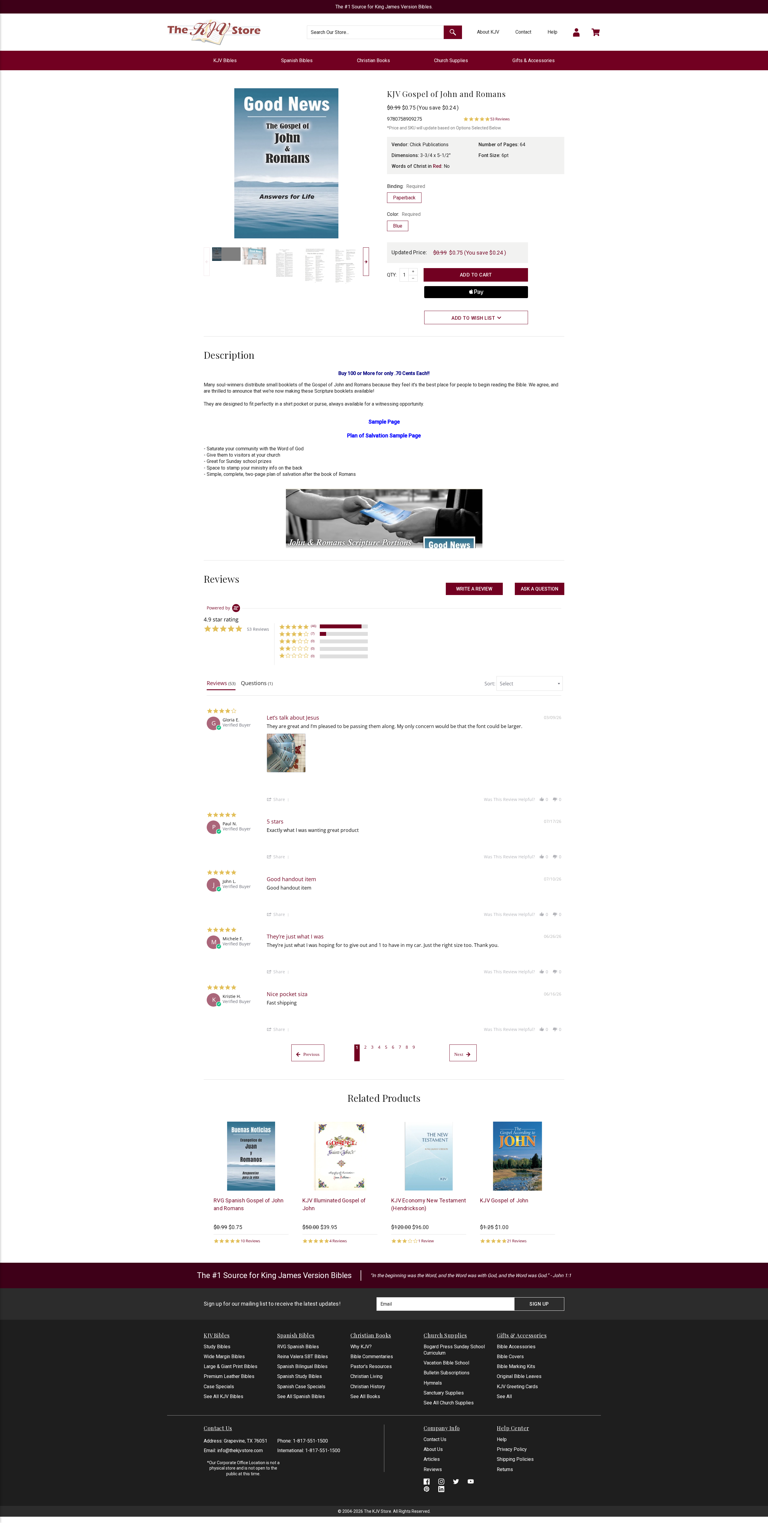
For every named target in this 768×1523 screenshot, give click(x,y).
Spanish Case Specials (301, 1386)
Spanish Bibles (297, 60)
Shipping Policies (515, 1459)
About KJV (488, 32)
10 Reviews (250, 1240)
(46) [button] (313, 626)
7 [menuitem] (400, 1047)
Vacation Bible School (446, 1363)
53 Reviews (500, 119)
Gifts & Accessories (533, 60)
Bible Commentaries (371, 1356)
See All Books (365, 1396)
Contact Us (435, 1439)
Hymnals (433, 1383)
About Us (433, 1449)
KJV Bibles (225, 60)
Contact (523, 32)
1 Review (426, 1240)
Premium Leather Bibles (229, 1376)
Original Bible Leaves (519, 1376)
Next (366, 261)
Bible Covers (510, 1356)
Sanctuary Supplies (444, 1393)
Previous (207, 261)
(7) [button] (312, 633)
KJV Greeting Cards (517, 1386)
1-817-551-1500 (310, 1441)
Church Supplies (451, 60)
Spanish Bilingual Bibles (302, 1366)
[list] (414, 754)
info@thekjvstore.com (240, 1450)
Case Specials (219, 1386)
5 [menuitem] (386, 1047)
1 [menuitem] (357, 1047)
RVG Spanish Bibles (298, 1346)
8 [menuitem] (407, 1047)
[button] (539, 589)
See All (504, 1396)
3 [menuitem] (372, 1047)
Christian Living (366, 1376)
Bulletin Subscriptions (447, 1373)
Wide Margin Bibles (224, 1356)
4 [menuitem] (379, 1047)
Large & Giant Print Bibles (230, 1366)
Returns (505, 1469)
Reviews (433, 1469)
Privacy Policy (512, 1449)
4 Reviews (338, 1240)
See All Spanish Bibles (301, 1396)
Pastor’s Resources (371, 1366)
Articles (432, 1459)
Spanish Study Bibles (299, 1376)
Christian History (367, 1386)
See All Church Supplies (449, 1403)
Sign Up (539, 1304)
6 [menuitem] (393, 1047)
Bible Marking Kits (516, 1366)
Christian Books (373, 60)
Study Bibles (217, 1346)
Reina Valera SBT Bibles (302, 1356)
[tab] (221, 684)
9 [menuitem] (413, 1047)
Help (552, 32)
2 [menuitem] (365, 1047)
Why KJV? (361, 1346)
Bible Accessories (516, 1346)
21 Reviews (516, 1240)
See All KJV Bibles (223, 1396)
